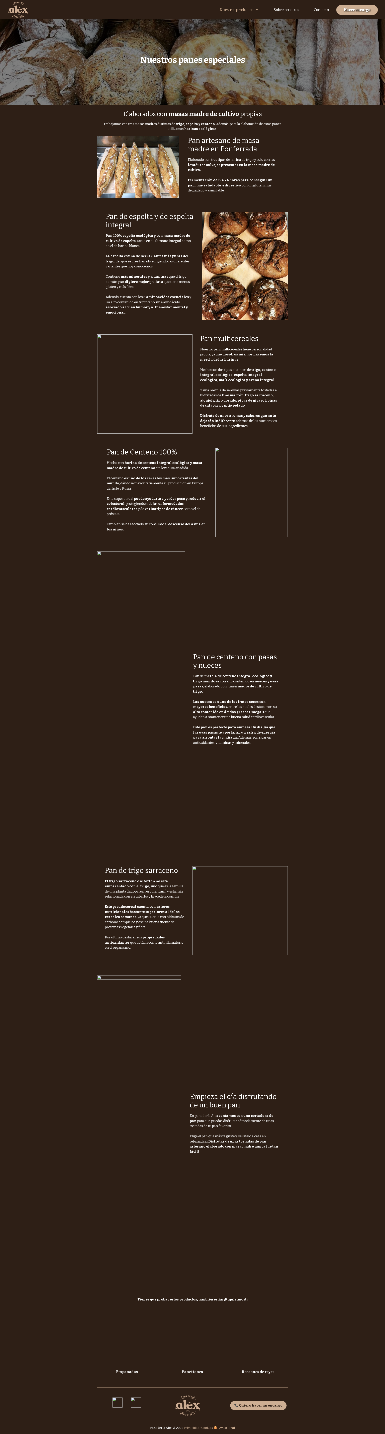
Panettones (192, 1372)
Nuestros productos (236, 10)
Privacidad (192, 1428)
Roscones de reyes (258, 1372)
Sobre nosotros (286, 10)
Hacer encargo (357, 10)
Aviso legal (227, 1428)
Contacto (321, 10)
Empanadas (127, 1372)
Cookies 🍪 (209, 1428)
